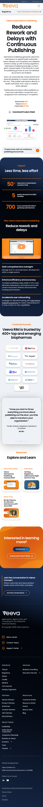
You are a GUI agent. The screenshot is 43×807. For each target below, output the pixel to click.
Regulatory (6, 12)
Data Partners (7, 716)
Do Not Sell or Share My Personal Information (17, 788)
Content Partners (8, 709)
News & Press (28, 709)
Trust (4, 745)
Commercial (7, 686)
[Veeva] (19, 6)
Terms (4, 796)
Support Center (13, 648)
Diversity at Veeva (8, 738)
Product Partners (8, 703)
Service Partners (8, 700)
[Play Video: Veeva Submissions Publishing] (21, 246)
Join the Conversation (15, 593)
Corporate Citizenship (10, 735)
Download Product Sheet (20, 556)
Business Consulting (30, 669)
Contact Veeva (13, 643)
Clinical (4, 669)
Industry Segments (9, 689)
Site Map (5, 800)
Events (25, 706)
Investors (5, 742)
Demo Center (12, 637)
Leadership (6, 726)
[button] (26, 11)
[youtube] (7, 781)
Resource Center (29, 703)
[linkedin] (4, 781)
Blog (24, 713)
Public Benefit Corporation (7, 731)
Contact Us (20, 549)
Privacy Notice (6, 792)
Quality (4, 679)
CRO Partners (7, 713)
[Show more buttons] (38, 257)
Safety (4, 676)
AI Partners (6, 706)
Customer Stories (29, 700)
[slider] (21, 257)
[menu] (25, 1)
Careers (5, 748)
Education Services (30, 673)
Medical (5, 683)
